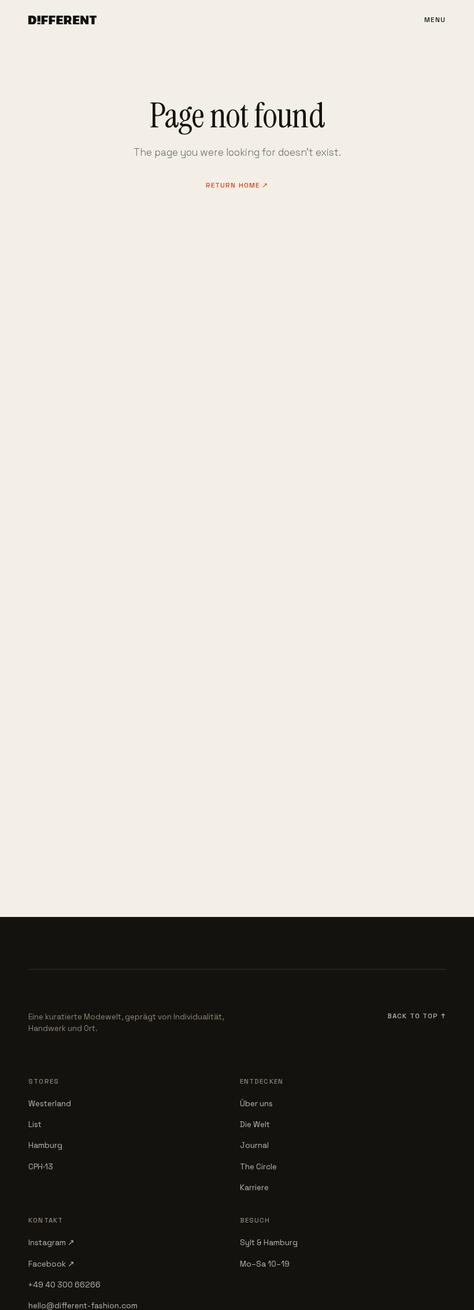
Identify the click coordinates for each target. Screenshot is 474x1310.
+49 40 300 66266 (64, 1285)
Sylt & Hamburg (269, 1242)
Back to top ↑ (416, 1016)
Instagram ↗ (51, 1242)
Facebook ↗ (51, 1264)
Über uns (256, 1104)
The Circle (258, 1167)
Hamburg (45, 1145)
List (35, 1124)
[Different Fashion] (62, 20)
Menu (435, 20)
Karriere (254, 1187)
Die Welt (255, 1124)
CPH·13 (40, 1167)
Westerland (49, 1104)
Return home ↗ (237, 185)
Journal (254, 1145)
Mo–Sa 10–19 (265, 1264)
